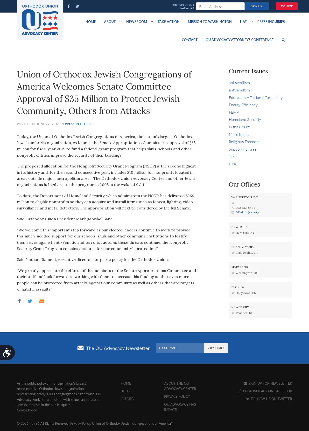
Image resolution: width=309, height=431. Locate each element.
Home (90, 21)
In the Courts (240, 127)
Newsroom (136, 21)
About (110, 21)
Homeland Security (245, 119)
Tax (231, 156)
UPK (232, 164)
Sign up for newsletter (269, 383)
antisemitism (239, 82)
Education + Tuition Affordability (256, 97)
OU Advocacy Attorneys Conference (240, 39)
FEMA (234, 112)
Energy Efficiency (243, 104)
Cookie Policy (27, 410)
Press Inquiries (271, 21)
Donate (287, 6)
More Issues (239, 134)
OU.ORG (127, 398)
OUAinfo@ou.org (247, 212)
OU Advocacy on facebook (267, 391)
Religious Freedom (244, 141)
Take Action (169, 21)
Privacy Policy (177, 396)
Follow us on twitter (271, 398)
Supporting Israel (243, 149)
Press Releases (78, 124)
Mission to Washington (210, 21)
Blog (125, 391)
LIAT (243, 21)
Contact (189, 39)
